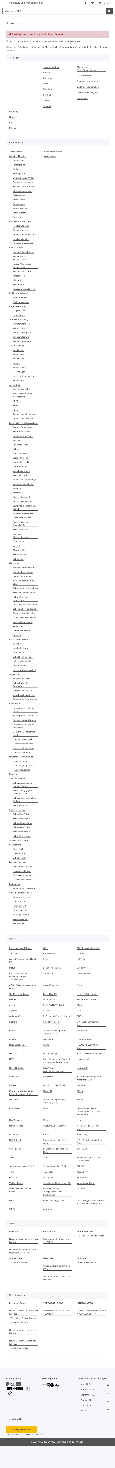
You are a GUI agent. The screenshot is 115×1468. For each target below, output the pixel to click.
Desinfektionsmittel (19, 884)
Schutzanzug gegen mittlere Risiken (22, 814)
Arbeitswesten (20, 212)
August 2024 (15, 1277)
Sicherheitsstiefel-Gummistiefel (22, 527)
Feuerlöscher (19, 871)
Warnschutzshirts (22, 336)
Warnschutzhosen (22, 323)
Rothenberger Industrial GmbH (55, 1161)
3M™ (45, 970)
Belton (46, 981)
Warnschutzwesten (22, 341)
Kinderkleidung (17, 247)
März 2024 (48, 1277)
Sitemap (47, 94)
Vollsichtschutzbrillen (23, 706)
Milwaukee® (15, 1127)
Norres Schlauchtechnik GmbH (89, 1146)
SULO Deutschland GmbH (56, 1185)
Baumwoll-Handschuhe (24, 625)
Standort (47, 100)
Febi (79, 1032)
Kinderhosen (19, 275)
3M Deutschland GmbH (21, 970)
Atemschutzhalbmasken (25, 414)
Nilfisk (46, 1139)
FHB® (80, 1038)
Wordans (47, 1228)
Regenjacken (19, 315)
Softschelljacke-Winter (24, 177)
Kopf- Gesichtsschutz (19, 655)
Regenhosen (19, 310)
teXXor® (13, 1196)
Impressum (82, 98)
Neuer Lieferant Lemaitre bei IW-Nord (55, 1286)
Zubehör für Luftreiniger (25, 910)
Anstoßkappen (20, 681)
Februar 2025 (49, 1250)
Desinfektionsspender (24, 901)
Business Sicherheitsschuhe (22, 539)
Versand (47, 106)
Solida (12, 1176)
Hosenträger (19, 371)
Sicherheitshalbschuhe (24, 504)
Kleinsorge (14, 1095)
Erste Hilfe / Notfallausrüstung (18, 425)
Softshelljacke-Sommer (24, 186)
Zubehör (17, 217)
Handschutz (15, 566)
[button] (85, 3)
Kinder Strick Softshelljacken (20, 258)
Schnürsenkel (20, 557)
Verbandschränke (22, 465)
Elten (79, 1027)
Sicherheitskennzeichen (21, 914)
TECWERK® (82, 1190)
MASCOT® (14, 1118)
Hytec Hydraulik (17, 1086)
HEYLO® (13, 1072)
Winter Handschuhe (23, 646)
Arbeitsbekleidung (18, 156)
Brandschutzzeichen (23, 919)
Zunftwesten (19, 358)
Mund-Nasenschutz (23, 389)
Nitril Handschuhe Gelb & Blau (25, 586)
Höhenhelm (19, 668)
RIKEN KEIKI (15, 1159)
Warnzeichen (19, 945)
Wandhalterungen (22, 474)
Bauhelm (17, 659)
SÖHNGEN (82, 1167)
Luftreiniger (15, 906)
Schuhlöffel (18, 562)
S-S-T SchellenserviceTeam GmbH (90, 1161)
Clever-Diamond (51, 1007)
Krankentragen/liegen (24, 439)
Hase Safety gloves (18, 1067)
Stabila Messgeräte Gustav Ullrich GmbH (90, 1178)
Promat (46, 1153)
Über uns (47, 78)
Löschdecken (19, 875)
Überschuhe (19, 544)
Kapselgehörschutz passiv (22, 736)
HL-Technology (50, 1072)
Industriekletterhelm (23, 677)
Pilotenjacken (19, 173)
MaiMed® (48, 1109)
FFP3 (15, 409)
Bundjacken (19, 160)
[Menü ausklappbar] (3, 2)
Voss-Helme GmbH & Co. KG (57, 1202)
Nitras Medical (16, 1144)
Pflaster (16, 443)
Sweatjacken (19, 195)
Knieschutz (14, 796)
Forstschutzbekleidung (20, 221)
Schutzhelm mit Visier (24, 672)
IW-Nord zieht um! (19, 1281)
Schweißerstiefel (21, 532)
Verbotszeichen (20, 941)
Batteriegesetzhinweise (88, 86)
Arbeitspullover (20, 208)
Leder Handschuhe (22, 579)
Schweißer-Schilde (22, 849)
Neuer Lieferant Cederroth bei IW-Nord (22, 1259)
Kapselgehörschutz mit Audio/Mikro (24, 748)
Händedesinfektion (22, 893)
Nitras (80, 1139)
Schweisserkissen (21, 840)
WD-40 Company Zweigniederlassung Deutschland (53, 1210)
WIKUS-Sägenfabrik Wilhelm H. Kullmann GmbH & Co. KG (91, 1221)
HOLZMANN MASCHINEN (89, 1072)
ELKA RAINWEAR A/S (53, 1027)
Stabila (46, 1176)
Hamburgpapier (85, 1061)
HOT (11, 1078)
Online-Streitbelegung (88, 92)
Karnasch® (82, 1086)
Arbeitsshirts (19, 204)
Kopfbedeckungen (22, 664)
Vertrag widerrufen (21, 1451)
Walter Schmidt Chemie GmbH (21, 1209)
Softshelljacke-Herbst (23, 182)
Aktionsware (50, 156)
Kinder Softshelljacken (24, 252)
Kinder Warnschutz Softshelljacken (22, 266)
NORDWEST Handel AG (54, 1144)
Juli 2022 (81, 1277)
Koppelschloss (20, 367)
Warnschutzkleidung (19, 319)
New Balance (15, 1139)
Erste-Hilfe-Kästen (22, 434)
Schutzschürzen (21, 827)
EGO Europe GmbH (86, 1021)
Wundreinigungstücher (24, 487)
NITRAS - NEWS (84, 1322)
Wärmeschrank (20, 478)
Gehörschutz (15, 722)
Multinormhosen (21, 297)
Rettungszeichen (21, 936)
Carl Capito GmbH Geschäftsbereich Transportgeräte (18, 998)
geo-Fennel (82, 1052)
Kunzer (12, 1104)
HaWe (46, 1067)
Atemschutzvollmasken (24, 418)
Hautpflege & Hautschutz (21, 778)
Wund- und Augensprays (25, 482)
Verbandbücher (21, 456)
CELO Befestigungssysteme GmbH (22, 1009)
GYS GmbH (48, 1061)
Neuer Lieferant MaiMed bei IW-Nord (57, 1297)
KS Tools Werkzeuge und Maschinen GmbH (89, 1097)
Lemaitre (81, 1104)
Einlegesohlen (20, 553)
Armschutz (18, 642)
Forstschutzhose (21, 230)
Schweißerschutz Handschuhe (21, 605)
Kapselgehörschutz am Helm (24, 729)
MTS (45, 1127)
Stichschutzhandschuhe (25, 599)
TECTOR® (48, 1190)
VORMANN (82, 1196)
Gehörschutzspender (23, 765)
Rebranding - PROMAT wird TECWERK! (57, 1259)
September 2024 (85, 1250)
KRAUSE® (48, 1095)
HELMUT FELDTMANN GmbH (91, 1067)
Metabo (81, 1118)
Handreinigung (20, 783)
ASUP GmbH (49, 975)
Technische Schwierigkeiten (91, 1257)
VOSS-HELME (15, 1202)
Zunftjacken (19, 350)
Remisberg (82, 1153)
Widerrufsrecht (84, 75)
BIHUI (12, 990)
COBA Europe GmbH (19, 1016)
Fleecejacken (19, 164)
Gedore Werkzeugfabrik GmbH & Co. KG (55, 1054)
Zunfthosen (18, 354)
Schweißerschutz (17, 832)
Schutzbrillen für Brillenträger (21, 700)
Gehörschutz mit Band (24, 770)
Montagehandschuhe (23, 575)
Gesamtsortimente (53, 151)
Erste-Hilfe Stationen (23, 430)
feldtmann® (15, 1038)
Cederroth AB (83, 995)
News (46, 83)
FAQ (11, 122)
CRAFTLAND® (50, 1016)
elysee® (13, 1032)
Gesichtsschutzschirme (24, 710)
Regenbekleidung (18, 306)
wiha (11, 1219)
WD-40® (81, 1207)
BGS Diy (81, 981)
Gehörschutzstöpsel (23, 761)
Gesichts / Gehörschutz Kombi (24, 756)
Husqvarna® (83, 1078)
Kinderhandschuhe (22, 271)
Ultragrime (48, 1196)
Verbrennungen (21, 469)
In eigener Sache (17, 1322)
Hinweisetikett (20, 928)
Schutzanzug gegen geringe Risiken (22, 807)
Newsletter (48, 89)
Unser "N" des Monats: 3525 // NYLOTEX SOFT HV (23, 1270)
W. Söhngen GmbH (86, 1202)
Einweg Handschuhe (23, 637)
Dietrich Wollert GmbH (88, 1016)
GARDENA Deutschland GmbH (88, 1046)
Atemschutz (15, 384)
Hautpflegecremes (22, 792)
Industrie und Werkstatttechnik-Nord (54, 1088)
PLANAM (13, 1153)
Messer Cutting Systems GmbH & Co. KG (55, 1120)
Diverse (13, 1021)
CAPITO (80, 990)
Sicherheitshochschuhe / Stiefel (25, 511)
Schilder (17, 452)
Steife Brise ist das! (87, 1281)
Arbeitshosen (19, 199)
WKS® (12, 1228)
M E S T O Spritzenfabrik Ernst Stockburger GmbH (21, 1111)
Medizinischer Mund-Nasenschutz (23, 395)
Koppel (16, 363)
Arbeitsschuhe (16, 495)
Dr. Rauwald (49, 1021)
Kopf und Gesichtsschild (25, 685)
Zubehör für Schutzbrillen (19, 717)
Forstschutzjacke (21, 225)
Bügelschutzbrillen (22, 694)
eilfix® (12, 1027)
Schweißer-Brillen (22, 836)
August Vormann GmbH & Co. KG (22, 983)
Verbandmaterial (21, 461)
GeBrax (12, 1052)
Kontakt (13, 128)
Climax (80, 1007)
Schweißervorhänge (23, 845)
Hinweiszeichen (21, 932)
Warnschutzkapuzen (23, 332)
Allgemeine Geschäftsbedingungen (88, 69)
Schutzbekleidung (18, 800)
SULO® (80, 1185)
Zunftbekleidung (17, 345)
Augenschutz (15, 690)
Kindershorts (19, 284)
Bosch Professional (52, 990)
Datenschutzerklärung (88, 81)
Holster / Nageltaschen (24, 376)
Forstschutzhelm (21, 239)
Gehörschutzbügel (22, 774)
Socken (16, 549)
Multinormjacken (21, 302)
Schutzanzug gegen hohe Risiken (22, 822)
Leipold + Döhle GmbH (54, 1104)
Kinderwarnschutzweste (25, 288)
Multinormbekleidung (20, 293)
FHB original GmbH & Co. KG (57, 1038)
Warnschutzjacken (22, 328)
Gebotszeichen (20, 923)
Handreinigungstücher (24, 787)
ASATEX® (14, 975)
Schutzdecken (20, 880)
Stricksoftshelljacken (23, 191)
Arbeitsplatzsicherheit (20, 862)
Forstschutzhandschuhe (25, 234)
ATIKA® (81, 975)
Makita (80, 1109)
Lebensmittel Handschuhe (19, 620)
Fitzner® (13, 1044)
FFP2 (15, 405)
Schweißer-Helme (22, 853)
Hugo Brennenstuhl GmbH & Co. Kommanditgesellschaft (57, 1080)
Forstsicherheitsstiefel (24, 243)
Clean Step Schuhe (22, 520)
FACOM (46, 1032)
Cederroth (48, 995)
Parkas (16, 169)
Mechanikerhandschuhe (25, 570)
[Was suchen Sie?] (109, 11)
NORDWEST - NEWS (53, 1322)
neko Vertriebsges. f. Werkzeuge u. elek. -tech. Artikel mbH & (89, 1130)
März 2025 (14, 1250)
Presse (46, 72)
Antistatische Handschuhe (19, 612)
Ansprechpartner (51, 67)
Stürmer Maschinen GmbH (22, 1185)
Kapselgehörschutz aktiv (25, 742)
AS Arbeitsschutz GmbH (89, 970)
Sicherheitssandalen (23, 500)
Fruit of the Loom (51, 1044)
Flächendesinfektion (23, 888)
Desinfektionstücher (23, 897)
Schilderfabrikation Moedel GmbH (56, 1169)
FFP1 (15, 401)
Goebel (12, 1061)
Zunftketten (19, 380)
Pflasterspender (21, 448)
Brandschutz (15, 866)
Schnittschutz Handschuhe (20, 593)
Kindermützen (20, 280)
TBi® (11, 1190)
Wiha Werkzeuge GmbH (55, 1219)
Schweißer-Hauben (22, 858)
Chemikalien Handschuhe (19, 632)
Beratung (14, 111)
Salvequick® (15, 1167)
